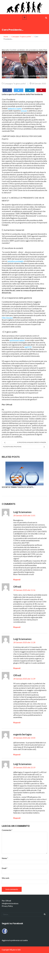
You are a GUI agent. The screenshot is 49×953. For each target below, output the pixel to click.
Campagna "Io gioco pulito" (15, 83)
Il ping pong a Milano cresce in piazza (31, 442)
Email (4, 868)
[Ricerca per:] (24, 914)
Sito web (5, 878)
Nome (5, 858)
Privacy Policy (7, 906)
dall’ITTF (28, 347)
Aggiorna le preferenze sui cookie (15, 940)
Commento (7, 830)
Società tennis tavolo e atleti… (18, 487)
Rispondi (16, 579)
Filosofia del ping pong (12, 446)
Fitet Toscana (7, 317)
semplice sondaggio (16, 261)
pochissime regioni (17, 340)
